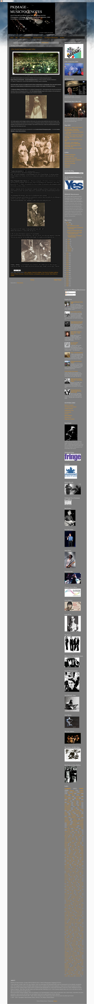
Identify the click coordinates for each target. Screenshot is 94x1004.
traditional (73, 814)
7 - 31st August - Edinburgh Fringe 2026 (74, 135)
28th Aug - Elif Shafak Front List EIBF (73, 148)
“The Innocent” (79, 970)
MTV (65, 915)
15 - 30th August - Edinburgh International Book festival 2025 (72, 130)
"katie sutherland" (68, 904)
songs (73, 795)
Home (12, 37)
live (65, 795)
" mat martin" (76, 898)
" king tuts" (71, 898)
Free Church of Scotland (48, 272)
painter (67, 850)
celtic (78, 806)
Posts (67, 292)
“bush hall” (81, 973)
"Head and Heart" (75, 900)
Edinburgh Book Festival (77, 824)
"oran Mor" (67, 846)
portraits (47, 274)
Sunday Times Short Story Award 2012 (75, 922)
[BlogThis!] (16, 270)
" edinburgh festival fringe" (75, 897)
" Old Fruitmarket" (68, 834)
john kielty (71, 858)
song (82, 828)
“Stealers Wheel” (72, 969)
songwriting (74, 865)
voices (80, 832)
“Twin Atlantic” (70, 973)
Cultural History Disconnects (71, 371)
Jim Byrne (73, 912)
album (75, 809)
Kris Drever (72, 847)
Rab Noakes (68, 809)
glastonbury (81, 863)
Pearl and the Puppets (78, 916)
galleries (56, 272)
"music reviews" (80, 905)
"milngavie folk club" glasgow (71, 871)
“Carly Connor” (75, 947)
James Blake (72, 878)
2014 (67, 274)
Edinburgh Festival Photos (78, 909)
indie (79, 830)
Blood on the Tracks (68, 909)
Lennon (76, 861)
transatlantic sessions (78, 821)
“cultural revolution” (76, 974)
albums (75, 857)
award (66, 863)
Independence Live (69, 410)
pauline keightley (72, 816)
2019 (67, 264)
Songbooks (67, 166)
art (80, 805)
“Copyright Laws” (76, 949)
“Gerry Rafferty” (79, 893)
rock (75, 802)
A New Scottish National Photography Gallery (23, 49)
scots (72, 798)
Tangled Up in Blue (68, 923)
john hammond (68, 889)
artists (70, 812)
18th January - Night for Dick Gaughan (74, 127)
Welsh (80, 861)
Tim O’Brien (79, 926)
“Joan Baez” (75, 959)
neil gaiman (78, 890)
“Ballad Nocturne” (75, 945)
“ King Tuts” (80, 942)
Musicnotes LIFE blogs (70, 163)
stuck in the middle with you (73, 940)
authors (69, 802)
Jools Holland (79, 912)
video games (72, 845)
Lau (71, 835)
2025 (67, 253)
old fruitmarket (71, 827)
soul (74, 808)
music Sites (76, 933)
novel (78, 836)
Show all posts (44, 42)
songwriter (77, 796)
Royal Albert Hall (80, 856)
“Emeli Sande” (79, 955)
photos (74, 792)
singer (66, 798)
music (81, 788)
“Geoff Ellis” (67, 958)
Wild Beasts (76, 929)
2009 (67, 283)
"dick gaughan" (72, 868)
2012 (67, 278)
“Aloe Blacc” (67, 944)
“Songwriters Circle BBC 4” (69, 967)
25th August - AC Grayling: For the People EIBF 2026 (73, 146)
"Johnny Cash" (76, 867)
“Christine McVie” (68, 949)
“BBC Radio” (79, 944)
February (69, 248)
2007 (67, 285)
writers (74, 801)
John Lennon (79, 878)
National (13, 274)
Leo (77, 879)
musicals (67, 860)
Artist (25, 272)
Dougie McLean (67, 876)
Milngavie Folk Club (76, 817)
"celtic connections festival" (70, 838)
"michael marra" (73, 905)
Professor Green (72, 856)
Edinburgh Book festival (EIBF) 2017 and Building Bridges (76, 380)
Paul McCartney (80, 847)
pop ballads (76, 934)
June (68, 241)
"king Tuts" (81, 860)
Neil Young (77, 854)
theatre (66, 814)
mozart (66, 890)
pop (82, 798)
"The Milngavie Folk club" (78, 901)
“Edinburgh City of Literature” (71, 952)
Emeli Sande (68, 805)
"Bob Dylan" (68, 900)
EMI (76, 876)
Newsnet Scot (68, 417)
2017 (67, 268)
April (68, 245)
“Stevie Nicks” (79, 969)
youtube (80, 865)
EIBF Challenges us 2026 (73, 225)
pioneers (43, 274)
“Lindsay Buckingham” (79, 960)
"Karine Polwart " (69, 901)
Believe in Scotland (69, 405)
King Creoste (72, 879)
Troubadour (67, 927)
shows (80, 831)
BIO (17, 37)
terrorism (66, 941)
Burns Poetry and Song (76, 311)
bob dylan (81, 814)
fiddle (80, 803)
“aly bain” (76, 973)
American (81, 801)
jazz (74, 836)
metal (82, 858)
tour (81, 836)
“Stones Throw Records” (69, 970)
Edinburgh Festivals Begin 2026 (74, 230)
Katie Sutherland (69, 861)
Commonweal (68, 412)
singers (75, 819)
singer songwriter (75, 810)
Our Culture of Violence (25, 37)
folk (68, 792)
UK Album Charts (74, 927)
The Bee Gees (79, 923)
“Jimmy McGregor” (68, 959)
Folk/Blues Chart (79, 911)
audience (80, 886)
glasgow (72, 790)
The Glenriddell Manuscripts (74, 343)
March (69, 247)
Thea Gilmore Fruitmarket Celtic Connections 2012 (77, 322)
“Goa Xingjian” (73, 958)
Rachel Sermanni (68, 841)
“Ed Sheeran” (71, 951)
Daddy (77, 852)
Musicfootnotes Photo (70, 161)
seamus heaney (72, 937)
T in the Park (68, 883)
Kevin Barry (67, 879)
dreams (72, 887)
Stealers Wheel (69, 857)
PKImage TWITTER (69, 156)
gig (70, 803)
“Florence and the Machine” (77, 956)
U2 (78, 885)
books (75, 805)
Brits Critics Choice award (74, 874)
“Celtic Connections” (75, 850)
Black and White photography (76, 908)
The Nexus (75, 883)
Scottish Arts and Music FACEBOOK (73, 159)
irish (68, 810)
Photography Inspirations (69, 918)
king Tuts (72, 843)
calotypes (29, 272)
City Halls (72, 852)
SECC (66, 882)
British (68, 823)
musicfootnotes (69, 934)
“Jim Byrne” (80, 958)
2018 (67, 266)
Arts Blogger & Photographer (51, 37)
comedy (81, 809)
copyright (75, 863)
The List (66, 413)
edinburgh (70, 793)
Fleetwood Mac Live (70, 911)
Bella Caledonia (68, 415)
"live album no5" (76, 904)
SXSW (69, 882)
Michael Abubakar (71, 915)
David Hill (34, 272)
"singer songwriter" (78, 834)
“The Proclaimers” (68, 971)
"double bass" (79, 845)
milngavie (76, 849)
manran (72, 864)
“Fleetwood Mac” (68, 956)
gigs (77, 798)
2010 (67, 282)
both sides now (76, 930)
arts (80, 802)
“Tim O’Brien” (75, 971)
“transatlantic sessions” (75, 896)
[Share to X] (17, 270)
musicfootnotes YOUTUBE (71, 158)
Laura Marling (77, 835)
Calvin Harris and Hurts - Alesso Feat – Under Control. (76, 333)
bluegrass (73, 842)
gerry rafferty (71, 830)
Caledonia (80, 838)
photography (37, 274)
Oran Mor (78, 813)
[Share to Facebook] (18, 270)
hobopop (81, 930)
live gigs (67, 864)
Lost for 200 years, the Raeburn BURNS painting (74, 236)
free (79, 857)
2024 (67, 255)
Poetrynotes (67, 165)
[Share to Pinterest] (20, 270)
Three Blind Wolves (72, 885)
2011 (67, 280)
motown (80, 889)
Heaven (75, 823)
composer (76, 828)
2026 (67, 222)
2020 (67, 262)
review (78, 793)
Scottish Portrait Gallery (73, 920)
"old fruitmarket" (80, 871)
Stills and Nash (80, 882)
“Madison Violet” (69, 962)
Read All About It (78, 841)
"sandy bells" (76, 907)
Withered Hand (68, 886)
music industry (71, 890)
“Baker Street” (67, 945)
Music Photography (79, 853)
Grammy (71, 853)
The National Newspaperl (70, 406)
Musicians (67, 801)
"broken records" (74, 860)
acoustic (81, 823)
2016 (67, 270)
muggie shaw (70, 933)
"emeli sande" (79, 868)
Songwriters (67, 842)
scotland (68, 788)
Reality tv (79, 918)
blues (71, 836)
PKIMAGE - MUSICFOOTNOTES (26, 9)
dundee (75, 831)
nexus (82, 890)
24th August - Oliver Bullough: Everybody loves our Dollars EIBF (72, 143)
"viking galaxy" (77, 872)
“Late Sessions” (71, 960)
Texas (74, 923)
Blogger (55, 1001)
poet (66, 803)
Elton (79, 876)
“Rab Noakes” (68, 867)
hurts (73, 832)
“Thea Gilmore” (67, 894)
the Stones (80, 941)
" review (81, 898)
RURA (67, 849)
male (65, 933)
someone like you (76, 938)
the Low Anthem (73, 941)
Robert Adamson (54, 274)
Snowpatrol (74, 882)
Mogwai (79, 839)
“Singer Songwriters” (77, 966)
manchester (75, 889)
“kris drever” (67, 896)
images (78, 842)
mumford (81, 849)
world (72, 813)
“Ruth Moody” (74, 963)
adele (71, 849)
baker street (67, 887)
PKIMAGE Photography (70, 154)
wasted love (74, 942)
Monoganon (78, 915)
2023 (67, 257)
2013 (67, 276)
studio (81, 940)
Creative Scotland (69, 408)
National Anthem (69, 854)
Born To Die (74, 846)
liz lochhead (76, 858)
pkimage (78, 799)
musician (67, 819)
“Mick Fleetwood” (77, 962)
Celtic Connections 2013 (70, 839)
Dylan (73, 876)
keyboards (73, 931)
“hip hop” (73, 894)
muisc (76, 832)
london (66, 813)
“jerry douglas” (79, 894)
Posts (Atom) (20, 282)
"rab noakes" (68, 907)
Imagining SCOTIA (37, 37)
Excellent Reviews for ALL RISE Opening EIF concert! (74, 233)
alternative (75, 886)
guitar (69, 799)
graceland (81, 887)
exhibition (39, 272)
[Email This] (14, 270)
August (69, 224)
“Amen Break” (73, 944)
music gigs (81, 933)
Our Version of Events (72, 825)
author (79, 808)
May (68, 243)
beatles (70, 863)
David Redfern (73, 875)
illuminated (68, 931)
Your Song (70, 930)
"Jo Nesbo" (81, 900)
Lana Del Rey (67, 832)
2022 (67, 258)
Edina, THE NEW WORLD (77, 352)
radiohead (78, 843)
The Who (73, 926)
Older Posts (57, 280)
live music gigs (79, 931)
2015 (67, 272)
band (75, 803)
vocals (69, 942)
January (69, 250)
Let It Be (80, 879)
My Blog (62, 37)
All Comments (69, 294)
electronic (76, 887)
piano (68, 824)
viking (66, 942)
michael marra (68, 831)
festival (81, 792)
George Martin (67, 912)
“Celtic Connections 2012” (77, 948)
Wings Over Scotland (69, 419)
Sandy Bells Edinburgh (74, 919)
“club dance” (68, 974)
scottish (12, 275)
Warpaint (81, 885)
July (68, 239)
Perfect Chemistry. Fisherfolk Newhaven (24, 274)
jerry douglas (78, 812)
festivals (81, 825)
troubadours (71, 893)
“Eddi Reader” (79, 951)
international (67, 808)
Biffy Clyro (67, 835)
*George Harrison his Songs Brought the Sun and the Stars (76, 391)
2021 (67, 260)
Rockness (66, 919)
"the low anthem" (69, 872)
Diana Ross (79, 875)
